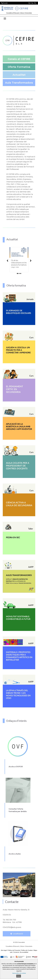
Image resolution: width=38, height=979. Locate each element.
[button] (33, 19)
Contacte (16, 952)
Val (29, 3)
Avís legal (4, 950)
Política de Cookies (27, 950)
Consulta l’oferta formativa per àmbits (18, 810)
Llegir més (15, 267)
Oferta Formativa (19, 66)
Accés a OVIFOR (16, 767)
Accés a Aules (15, 854)
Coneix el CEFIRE (19, 59)
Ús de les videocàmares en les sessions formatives (19, 262)
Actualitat (19, 74)
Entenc (18, 976)
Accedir (5, 3)
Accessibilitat (24, 952)
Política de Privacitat (14, 950)
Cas (32, 3)
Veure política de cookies (19, 973)
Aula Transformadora (19, 82)
